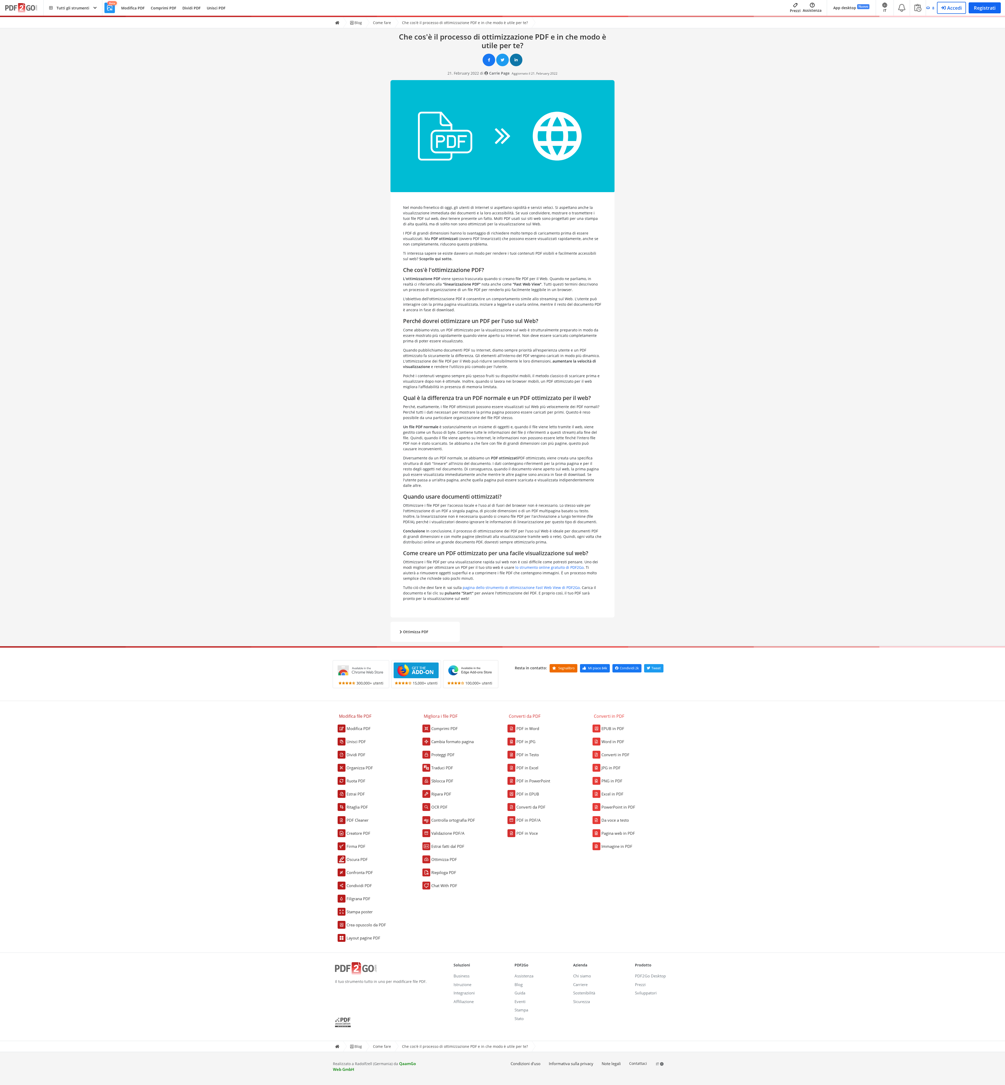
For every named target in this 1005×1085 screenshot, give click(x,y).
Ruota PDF (356, 780)
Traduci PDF (442, 767)
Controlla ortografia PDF (453, 820)
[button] (73, 8)
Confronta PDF (360, 872)
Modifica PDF (132, 7)
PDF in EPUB (527, 794)
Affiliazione (464, 1001)
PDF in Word (527, 728)
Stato (519, 1018)
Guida (520, 992)
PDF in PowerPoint (533, 780)
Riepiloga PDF (443, 872)
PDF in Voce (527, 833)
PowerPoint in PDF (618, 807)
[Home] (337, 22)
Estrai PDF (356, 794)
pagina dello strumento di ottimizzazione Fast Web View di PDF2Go (521, 587)
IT (658, 1063)
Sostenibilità (584, 992)
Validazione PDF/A (448, 833)
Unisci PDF (216, 7)
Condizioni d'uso (525, 1063)
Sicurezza (581, 1001)
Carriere (580, 984)
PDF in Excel (527, 767)
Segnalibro (566, 668)
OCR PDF (439, 807)
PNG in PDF (611, 780)
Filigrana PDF (358, 898)
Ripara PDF (441, 794)
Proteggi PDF (443, 754)
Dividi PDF (191, 7)
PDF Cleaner (357, 820)
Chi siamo (582, 975)
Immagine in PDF (616, 846)
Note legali (611, 1063)
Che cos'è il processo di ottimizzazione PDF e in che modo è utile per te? (465, 22)
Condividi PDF (359, 885)
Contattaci (638, 1063)
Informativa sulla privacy (571, 1063)
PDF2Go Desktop (650, 975)
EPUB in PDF (612, 728)
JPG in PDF (611, 767)
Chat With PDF (444, 885)
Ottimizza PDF (415, 631)
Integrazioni (464, 992)
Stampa (521, 1009)
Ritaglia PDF (357, 807)
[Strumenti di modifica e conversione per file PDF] (24, 8)
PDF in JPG (525, 741)
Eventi (520, 1001)
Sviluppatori (646, 992)
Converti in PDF (615, 754)
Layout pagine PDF (363, 938)
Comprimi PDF (163, 7)
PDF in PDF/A (528, 820)
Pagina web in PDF (618, 833)
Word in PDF (612, 741)
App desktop (850, 7)
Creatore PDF (358, 833)
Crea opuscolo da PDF (366, 924)
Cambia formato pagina (452, 741)
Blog (357, 22)
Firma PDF (356, 846)
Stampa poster (360, 911)
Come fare (382, 22)
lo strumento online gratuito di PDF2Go (549, 567)
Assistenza (812, 10)
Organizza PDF (360, 767)
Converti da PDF (530, 807)
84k (597, 668)
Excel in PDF (612, 794)
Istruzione (462, 984)
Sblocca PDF (442, 780)
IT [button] (884, 10)
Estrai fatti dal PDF (447, 846)
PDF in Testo (527, 754)
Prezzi (795, 10)
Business (462, 975)
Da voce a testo (615, 820)
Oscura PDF (357, 859)
